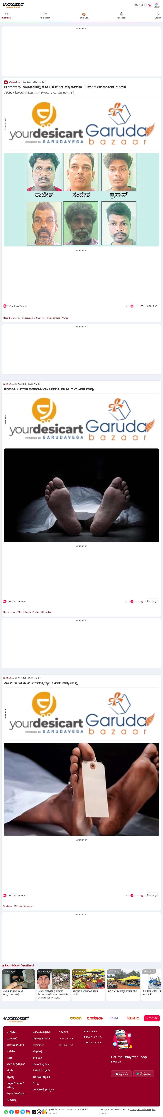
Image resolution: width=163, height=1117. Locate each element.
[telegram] (22, 1112)
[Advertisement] (81, 53)
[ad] (83, 124)
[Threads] (39, 1112)
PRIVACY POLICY (93, 1037)
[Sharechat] (43, 1112)
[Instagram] (28, 1112)
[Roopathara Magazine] (95, 1018)
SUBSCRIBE (152, 1018)
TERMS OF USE (92, 1043)
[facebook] (11, 1112)
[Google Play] (144, 1073)
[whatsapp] (6, 1112)
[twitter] (34, 1112)
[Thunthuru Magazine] (133, 1018)
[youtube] (17, 1112)
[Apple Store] (121, 1073)
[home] (13, 5)
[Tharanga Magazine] (76, 1018)
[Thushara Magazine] (114, 1018)
